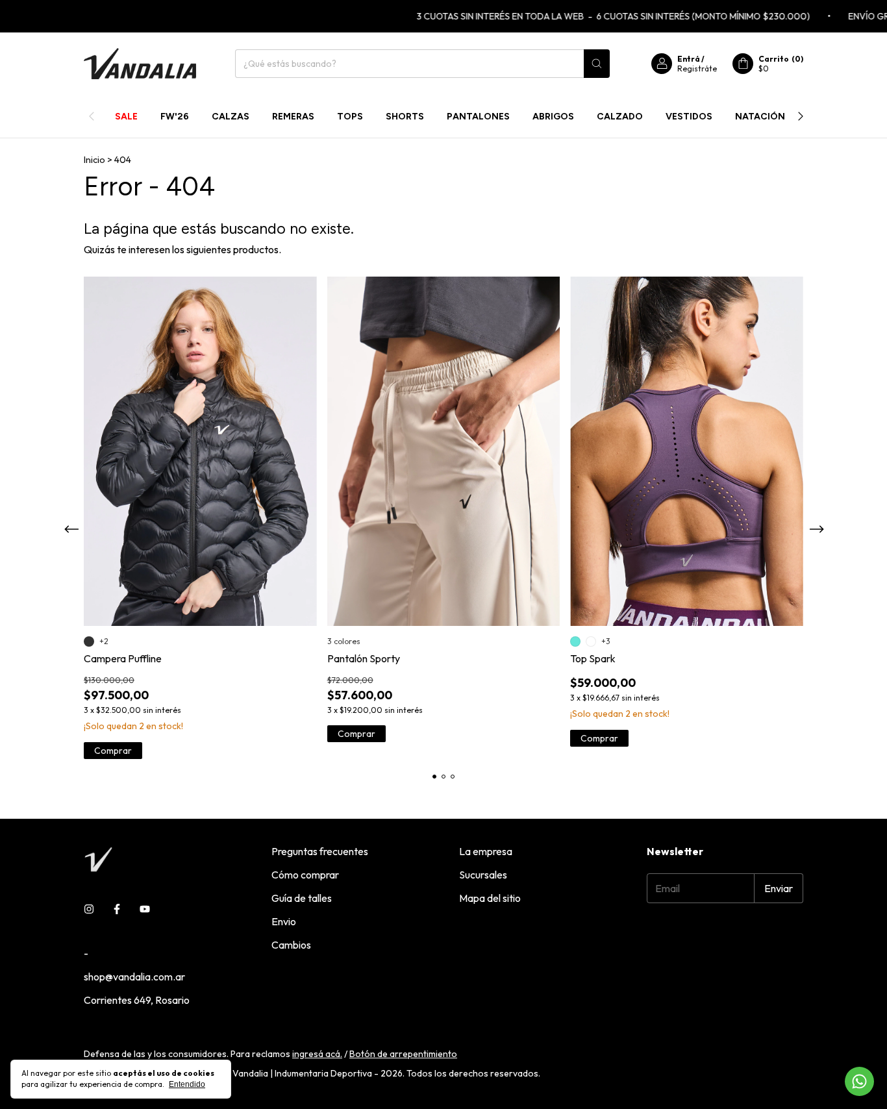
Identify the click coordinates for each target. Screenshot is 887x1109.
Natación (760, 116)
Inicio (94, 160)
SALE (126, 116)
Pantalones (478, 116)
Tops (350, 116)
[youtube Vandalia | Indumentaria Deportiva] (145, 909)
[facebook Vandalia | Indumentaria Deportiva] (117, 909)
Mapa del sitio (490, 897)
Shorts (405, 116)
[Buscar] (597, 63)
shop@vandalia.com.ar (134, 976)
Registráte (697, 68)
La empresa (485, 851)
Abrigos (553, 116)
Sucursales (483, 874)
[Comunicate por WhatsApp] (859, 1081)
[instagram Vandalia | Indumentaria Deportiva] (89, 909)
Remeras (293, 116)
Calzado (620, 116)
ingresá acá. (317, 1054)
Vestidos (689, 116)
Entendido (187, 1084)
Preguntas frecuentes (319, 851)
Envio (283, 921)
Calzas (230, 116)
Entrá (688, 59)
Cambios (291, 944)
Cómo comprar (305, 874)
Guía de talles (301, 897)
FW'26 (174, 116)
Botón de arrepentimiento (403, 1054)
